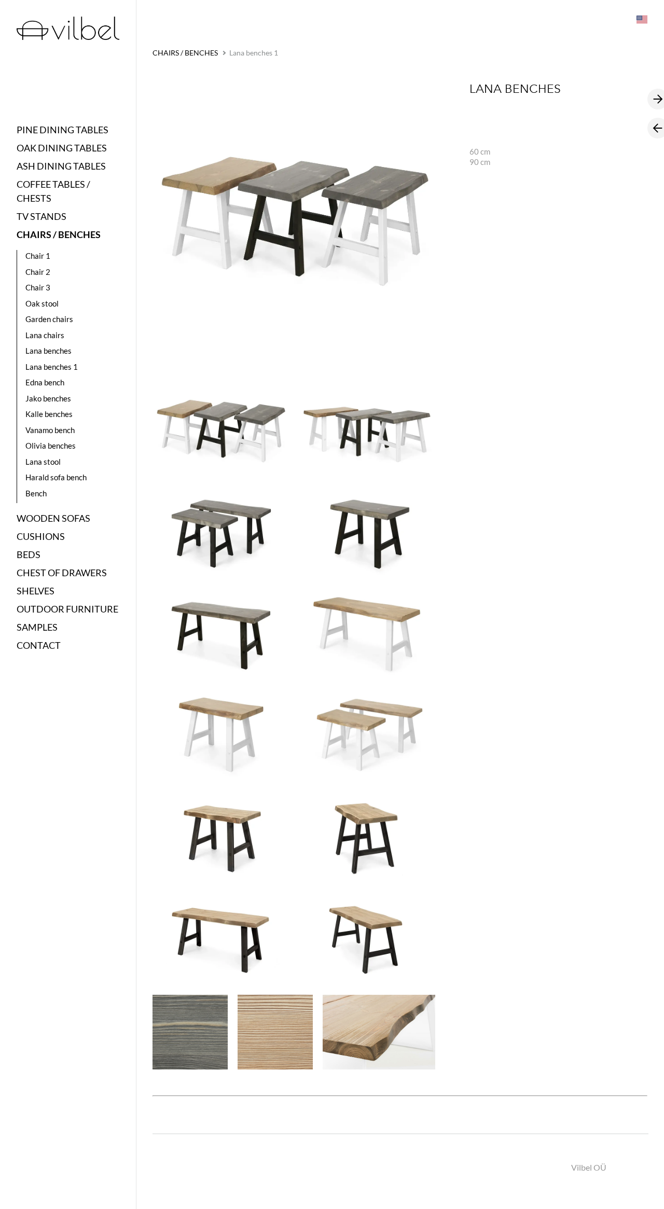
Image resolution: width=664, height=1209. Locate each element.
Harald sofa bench (56, 477)
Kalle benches (49, 414)
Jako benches (48, 398)
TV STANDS (41, 216)
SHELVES (35, 590)
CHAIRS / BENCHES (59, 234)
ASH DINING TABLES (61, 166)
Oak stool (42, 303)
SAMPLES (37, 627)
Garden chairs (49, 319)
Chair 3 (37, 287)
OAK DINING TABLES (62, 148)
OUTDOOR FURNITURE (67, 609)
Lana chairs (44, 335)
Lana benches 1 (51, 366)
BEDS (28, 554)
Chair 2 (37, 271)
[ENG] (641, 18)
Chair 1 (37, 255)
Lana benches (48, 350)
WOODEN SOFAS (53, 518)
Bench (36, 493)
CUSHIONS (41, 536)
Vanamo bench (50, 430)
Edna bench (44, 382)
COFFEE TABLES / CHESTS (53, 191)
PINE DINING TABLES (62, 129)
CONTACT (39, 645)
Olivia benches (50, 445)
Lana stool (43, 461)
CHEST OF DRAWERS (62, 572)
